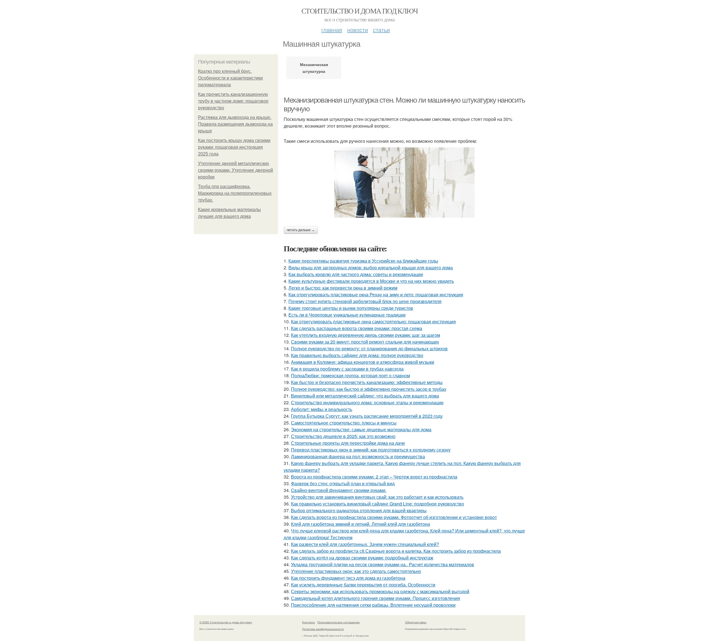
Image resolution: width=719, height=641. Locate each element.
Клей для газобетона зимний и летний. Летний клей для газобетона (360, 524)
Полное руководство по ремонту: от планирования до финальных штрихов (369, 348)
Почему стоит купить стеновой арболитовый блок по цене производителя (365, 301)
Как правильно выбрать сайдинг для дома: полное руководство (357, 355)
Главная (331, 30)
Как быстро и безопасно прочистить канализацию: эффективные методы (367, 382)
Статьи (381, 30)
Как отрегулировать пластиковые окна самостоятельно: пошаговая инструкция (373, 321)
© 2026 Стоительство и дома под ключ (225, 622)
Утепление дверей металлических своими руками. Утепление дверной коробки (235, 170)
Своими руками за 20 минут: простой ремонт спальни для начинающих (365, 341)
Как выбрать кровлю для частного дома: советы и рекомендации (355, 274)
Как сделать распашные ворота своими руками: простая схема (356, 328)
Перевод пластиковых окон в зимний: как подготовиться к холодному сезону (370, 449)
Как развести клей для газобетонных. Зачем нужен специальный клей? (365, 544)
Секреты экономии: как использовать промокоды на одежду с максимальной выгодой (380, 591)
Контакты (308, 622)
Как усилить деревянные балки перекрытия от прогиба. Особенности (363, 584)
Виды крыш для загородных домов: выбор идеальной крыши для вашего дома (370, 267)
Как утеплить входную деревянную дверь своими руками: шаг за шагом (365, 335)
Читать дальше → (301, 230)
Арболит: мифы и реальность (321, 409)
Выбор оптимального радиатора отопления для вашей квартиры (359, 510)
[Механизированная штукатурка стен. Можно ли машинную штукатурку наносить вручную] (404, 182)
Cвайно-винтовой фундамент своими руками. (338, 490)
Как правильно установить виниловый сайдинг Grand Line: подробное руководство (377, 503)
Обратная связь (415, 622)
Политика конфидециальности (323, 629)
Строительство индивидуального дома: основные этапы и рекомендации (367, 402)
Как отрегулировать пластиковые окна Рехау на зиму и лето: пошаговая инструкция (375, 294)
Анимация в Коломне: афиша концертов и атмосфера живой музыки (362, 362)
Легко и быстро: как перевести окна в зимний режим (342, 288)
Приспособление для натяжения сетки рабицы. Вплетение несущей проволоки (373, 605)
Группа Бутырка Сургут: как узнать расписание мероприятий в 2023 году (367, 416)
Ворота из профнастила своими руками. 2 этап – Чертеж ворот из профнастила (374, 476)
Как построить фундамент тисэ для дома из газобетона (348, 578)
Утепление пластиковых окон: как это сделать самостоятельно (356, 571)
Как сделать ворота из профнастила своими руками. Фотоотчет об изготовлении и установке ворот (394, 517)
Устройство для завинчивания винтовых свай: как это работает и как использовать (377, 497)
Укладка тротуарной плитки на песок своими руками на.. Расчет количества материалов (382, 564)
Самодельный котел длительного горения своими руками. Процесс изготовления (375, 598)
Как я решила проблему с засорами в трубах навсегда (347, 368)
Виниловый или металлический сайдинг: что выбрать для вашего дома (365, 395)
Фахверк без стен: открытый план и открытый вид (343, 483)
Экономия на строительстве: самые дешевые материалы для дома (361, 429)
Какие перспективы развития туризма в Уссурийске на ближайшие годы (363, 261)
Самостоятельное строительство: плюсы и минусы (344, 422)
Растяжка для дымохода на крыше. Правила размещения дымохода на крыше (235, 124)
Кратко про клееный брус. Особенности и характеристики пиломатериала (230, 78)
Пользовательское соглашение (338, 622)
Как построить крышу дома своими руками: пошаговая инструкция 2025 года (234, 147)
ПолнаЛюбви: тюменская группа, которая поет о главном (350, 375)
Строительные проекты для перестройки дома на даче (348, 443)
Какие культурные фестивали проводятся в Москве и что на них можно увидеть (371, 281)
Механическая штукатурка (314, 68)
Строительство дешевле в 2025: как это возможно (343, 436)
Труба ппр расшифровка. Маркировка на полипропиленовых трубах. (235, 193)
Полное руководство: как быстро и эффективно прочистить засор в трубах (368, 389)
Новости (357, 30)
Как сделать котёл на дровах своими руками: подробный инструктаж (362, 557)
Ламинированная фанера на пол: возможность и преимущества (358, 456)
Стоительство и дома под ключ (359, 10)
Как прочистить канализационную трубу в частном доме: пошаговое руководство (233, 101)
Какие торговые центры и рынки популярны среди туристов (350, 308)
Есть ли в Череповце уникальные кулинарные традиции (347, 315)
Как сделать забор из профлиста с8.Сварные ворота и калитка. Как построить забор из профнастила (396, 551)
